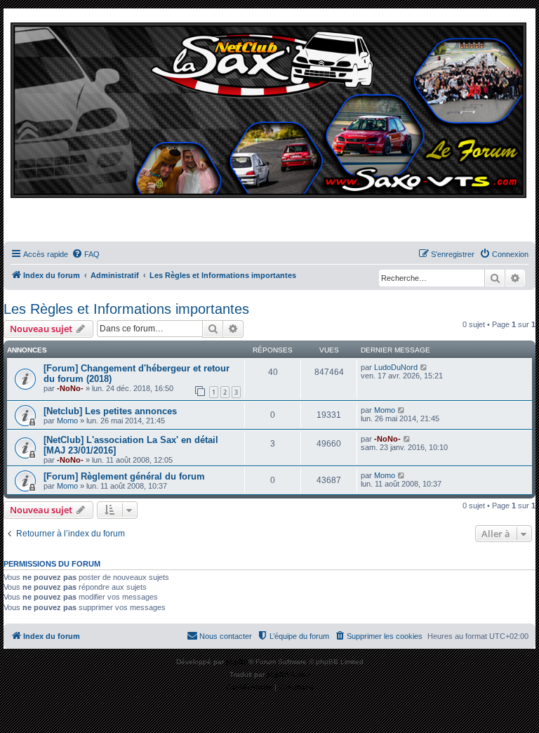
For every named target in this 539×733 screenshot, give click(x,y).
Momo (67, 420)
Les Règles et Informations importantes (126, 309)
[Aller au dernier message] (424, 367)
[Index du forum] (269, 128)
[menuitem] (86, 254)
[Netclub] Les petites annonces (110, 411)
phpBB (237, 662)
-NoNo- (70, 388)
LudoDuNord (396, 367)
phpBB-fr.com (288, 674)
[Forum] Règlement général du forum (124, 476)
